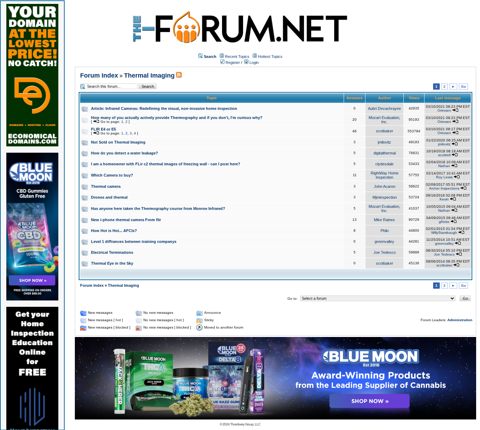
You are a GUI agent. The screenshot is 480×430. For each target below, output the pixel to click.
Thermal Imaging (149, 75)
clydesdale (384, 164)
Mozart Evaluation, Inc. (384, 119)
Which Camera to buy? (112, 175)
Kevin (444, 199)
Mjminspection (384, 197)
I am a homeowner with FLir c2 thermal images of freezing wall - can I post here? (165, 164)
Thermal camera (106, 186)
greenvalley (384, 241)
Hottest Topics (270, 56)
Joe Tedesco (385, 252)
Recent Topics (237, 56)
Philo (385, 231)
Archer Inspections (444, 188)
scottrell (444, 155)
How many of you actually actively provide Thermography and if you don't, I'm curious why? (176, 117)
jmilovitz (384, 142)
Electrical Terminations (112, 252)
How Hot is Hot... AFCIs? (114, 231)
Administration (459, 320)
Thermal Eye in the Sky (112, 263)
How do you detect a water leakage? (124, 153)
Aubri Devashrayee (384, 108)
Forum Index (99, 75)
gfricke (444, 222)
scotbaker (384, 131)
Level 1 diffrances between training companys (133, 241)
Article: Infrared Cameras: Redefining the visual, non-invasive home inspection (164, 108)
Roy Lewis (444, 177)
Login (253, 62)
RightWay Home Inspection (384, 175)
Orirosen (444, 110)
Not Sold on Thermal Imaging (118, 142)
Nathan (444, 166)
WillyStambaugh (444, 232)
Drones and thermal (109, 197)
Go (463, 86)
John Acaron (384, 186)
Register (232, 62)
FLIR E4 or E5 (103, 129)
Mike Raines (384, 220)
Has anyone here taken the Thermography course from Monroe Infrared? (158, 208)
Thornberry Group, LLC (245, 424)
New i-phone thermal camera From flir (126, 220)
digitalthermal (385, 153)
